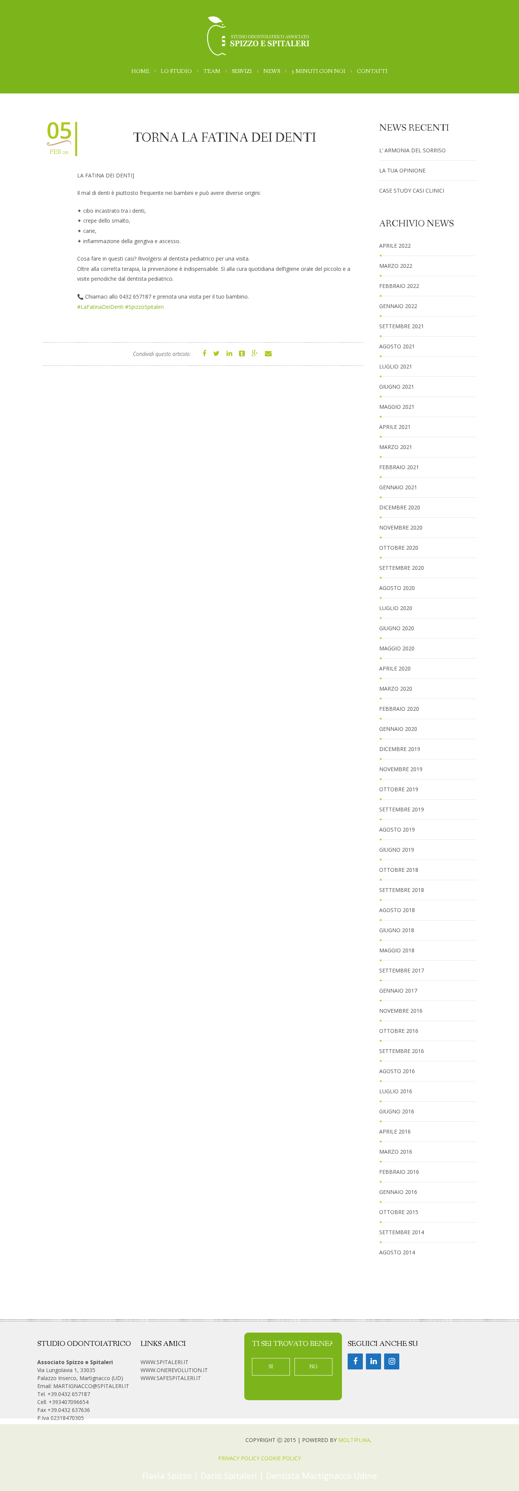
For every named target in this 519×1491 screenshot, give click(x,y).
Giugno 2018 (396, 930)
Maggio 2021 (397, 406)
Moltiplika (354, 1440)
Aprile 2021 (395, 426)
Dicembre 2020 (399, 507)
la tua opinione (402, 170)
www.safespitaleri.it (171, 1378)
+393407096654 (69, 1402)
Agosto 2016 (397, 1071)
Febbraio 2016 (399, 1171)
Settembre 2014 (401, 1232)
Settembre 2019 (401, 809)
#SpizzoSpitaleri (144, 306)
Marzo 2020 (395, 688)
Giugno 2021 (396, 386)
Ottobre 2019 (398, 789)
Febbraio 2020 (399, 708)
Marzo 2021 (395, 447)
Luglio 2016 (395, 1091)
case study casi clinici (411, 190)
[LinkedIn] (373, 1361)
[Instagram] (391, 1361)
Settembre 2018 (401, 889)
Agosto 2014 (397, 1252)
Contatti (372, 71)
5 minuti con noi (318, 71)
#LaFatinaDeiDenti (100, 306)
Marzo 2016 (395, 1151)
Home (140, 71)
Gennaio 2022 (398, 306)
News (271, 71)
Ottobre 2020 (398, 547)
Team (211, 71)
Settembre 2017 (401, 970)
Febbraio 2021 (399, 467)
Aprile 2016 (395, 1131)
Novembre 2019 (400, 769)
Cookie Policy (281, 1458)
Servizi (242, 71)
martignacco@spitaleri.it (91, 1386)
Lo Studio (176, 71)
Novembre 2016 (400, 1010)
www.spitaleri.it (164, 1362)
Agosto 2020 (397, 587)
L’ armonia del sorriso (412, 150)
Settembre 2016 (401, 1051)
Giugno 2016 (396, 1111)
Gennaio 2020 (398, 728)
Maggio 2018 (397, 950)
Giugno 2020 (396, 628)
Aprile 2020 (395, 668)
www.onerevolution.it (174, 1370)
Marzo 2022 (395, 265)
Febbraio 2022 (399, 285)
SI (271, 1366)
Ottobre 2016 (398, 1030)
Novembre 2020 (400, 527)
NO (313, 1366)
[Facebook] (355, 1361)
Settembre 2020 (401, 567)
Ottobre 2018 (398, 869)
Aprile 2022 (395, 245)
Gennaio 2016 (398, 1191)
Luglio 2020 (395, 608)
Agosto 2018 (397, 910)
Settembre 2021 (401, 326)
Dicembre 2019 (399, 749)
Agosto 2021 (397, 346)
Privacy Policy (239, 1458)
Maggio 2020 (397, 648)
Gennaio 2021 (398, 487)
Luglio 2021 (395, 366)
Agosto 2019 (397, 829)
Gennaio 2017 (398, 990)
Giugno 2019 (396, 849)
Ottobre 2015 (398, 1212)
